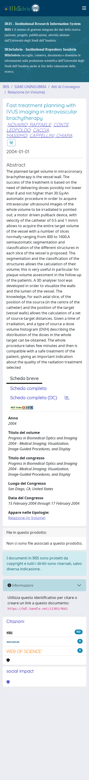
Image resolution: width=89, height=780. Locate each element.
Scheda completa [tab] (28, 388)
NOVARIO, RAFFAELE (29, 124)
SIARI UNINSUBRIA (30, 86)
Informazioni (22, 585)
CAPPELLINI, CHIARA (50, 135)
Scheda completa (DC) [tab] (33, 397)
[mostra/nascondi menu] (84, 8)
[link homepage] (23, 8)
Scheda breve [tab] (24, 378)
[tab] (67, 397)
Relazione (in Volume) (26, 92)
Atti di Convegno (65, 86)
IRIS (6, 86)
